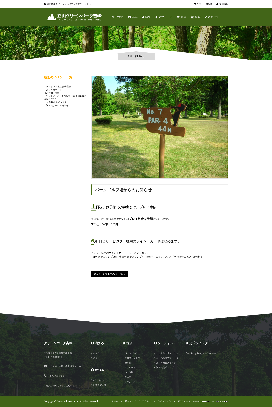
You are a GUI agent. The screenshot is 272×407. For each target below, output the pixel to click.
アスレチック (131, 367)
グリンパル (130, 381)
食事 (183, 17)
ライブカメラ (164, 401)
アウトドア (165, 17)
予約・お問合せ (204, 4)
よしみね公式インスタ (167, 353)
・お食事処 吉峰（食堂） (56, 102)
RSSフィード (184, 401)
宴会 (134, 17)
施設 (197, 17)
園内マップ (130, 401)
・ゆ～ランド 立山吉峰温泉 (57, 86)
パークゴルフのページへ (110, 274)
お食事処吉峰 (99, 384)
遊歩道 (128, 362)
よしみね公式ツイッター (168, 357)
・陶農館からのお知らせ (56, 105)
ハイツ (96, 353)
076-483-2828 (57, 375)
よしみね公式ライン (166, 362)
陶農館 (128, 376)
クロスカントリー (133, 357)
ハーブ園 (129, 372)
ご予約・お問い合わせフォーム (65, 366)
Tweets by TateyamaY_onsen (201, 353)
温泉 (147, 17)
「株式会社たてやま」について (59, 385)
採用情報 (223, 4)
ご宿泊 (118, 17)
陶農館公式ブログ (165, 367)
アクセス (213, 17)
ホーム (114, 401)
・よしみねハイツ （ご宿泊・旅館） (53, 91)
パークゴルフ (131, 353)
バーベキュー (99, 379)
